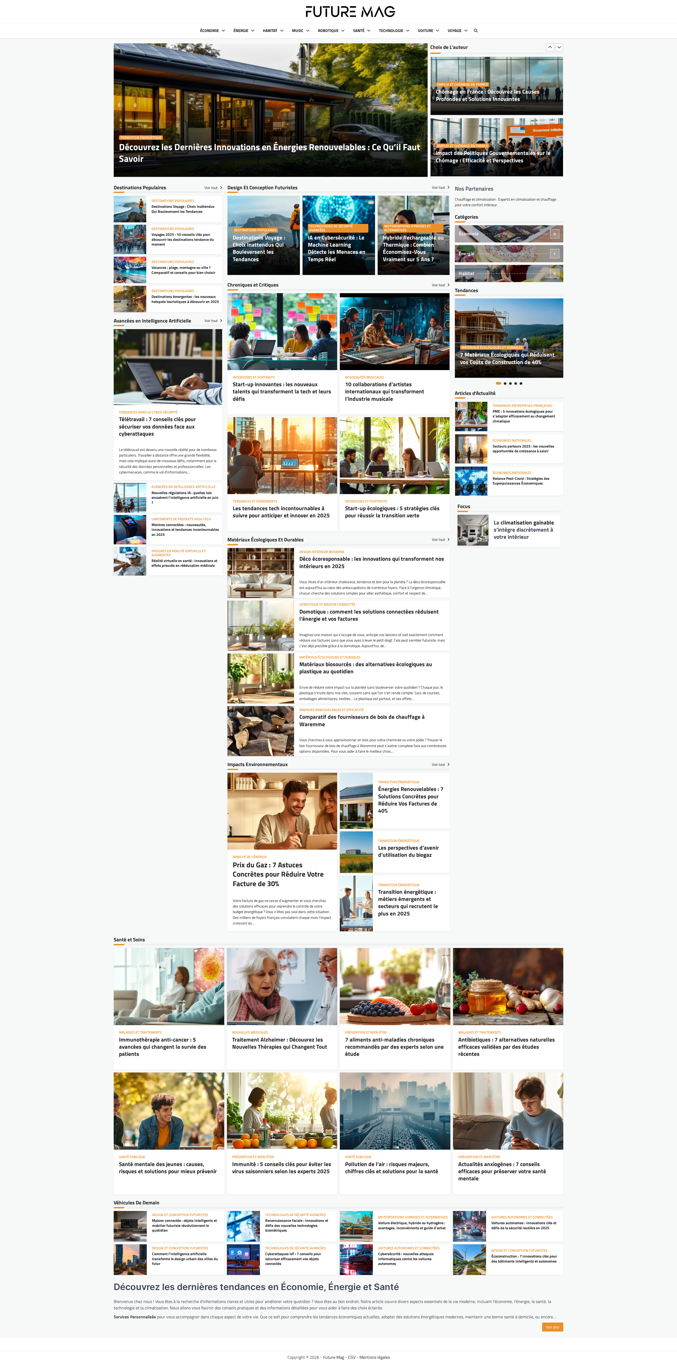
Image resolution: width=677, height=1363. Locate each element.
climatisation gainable (527, 522)
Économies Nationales (512, 408)
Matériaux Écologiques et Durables (492, 347)
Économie (209, 31)
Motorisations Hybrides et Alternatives (407, 228)
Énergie (241, 31)
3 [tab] (510, 383)
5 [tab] (521, 383)
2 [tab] (505, 383)
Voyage (454, 31)
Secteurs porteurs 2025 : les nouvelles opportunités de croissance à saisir (523, 416)
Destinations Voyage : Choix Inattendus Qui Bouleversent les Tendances (259, 248)
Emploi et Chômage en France (462, 84)
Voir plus (552, 1327)
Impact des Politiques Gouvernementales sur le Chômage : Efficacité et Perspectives (493, 95)
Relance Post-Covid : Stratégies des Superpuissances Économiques (521, 448)
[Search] (476, 31)
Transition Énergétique (141, 137)
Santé (358, 31)
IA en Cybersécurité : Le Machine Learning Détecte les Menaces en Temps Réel (336, 248)
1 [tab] (498, 383)
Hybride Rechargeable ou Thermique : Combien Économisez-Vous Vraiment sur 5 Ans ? (413, 248)
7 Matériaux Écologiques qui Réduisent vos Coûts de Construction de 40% (507, 358)
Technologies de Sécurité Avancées (331, 228)
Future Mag (333, 1357)
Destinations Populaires (255, 230)
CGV (351, 1357)
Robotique (328, 31)
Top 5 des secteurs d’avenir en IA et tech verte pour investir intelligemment (525, 481)
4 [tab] (515, 383)
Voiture (425, 31)
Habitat (270, 31)
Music (297, 31)
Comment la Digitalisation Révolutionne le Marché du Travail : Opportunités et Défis (496, 156)
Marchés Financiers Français (518, 473)
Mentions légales (374, 1357)
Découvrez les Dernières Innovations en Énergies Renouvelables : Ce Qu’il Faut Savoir (269, 152)
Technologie (391, 31)
